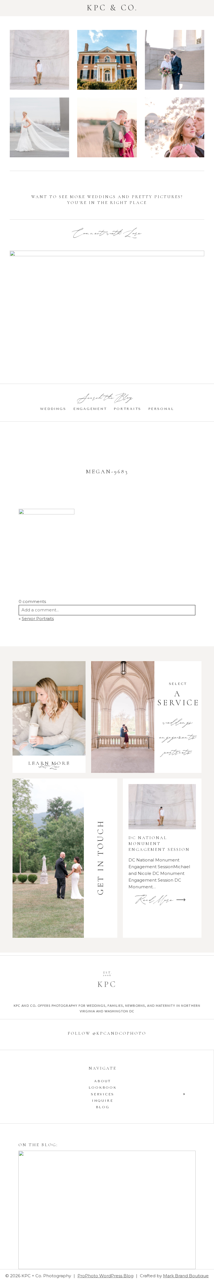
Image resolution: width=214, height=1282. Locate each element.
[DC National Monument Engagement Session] (162, 806)
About (102, 1081)
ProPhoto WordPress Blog (105, 1275)
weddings (178, 723)
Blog (103, 1107)
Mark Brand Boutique (186, 1275)
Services (102, 1094)
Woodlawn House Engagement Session (106, 60)
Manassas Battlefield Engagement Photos (107, 128)
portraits (177, 753)
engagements (178, 738)
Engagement (90, 409)
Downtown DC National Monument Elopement (174, 60)
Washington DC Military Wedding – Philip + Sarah (39, 128)
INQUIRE (102, 1101)
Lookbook (103, 1087)
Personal (161, 409)
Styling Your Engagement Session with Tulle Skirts (106, 1210)
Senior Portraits (38, 618)
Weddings (53, 409)
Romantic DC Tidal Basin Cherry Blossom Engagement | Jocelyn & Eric (174, 128)
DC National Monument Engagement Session (39, 60)
